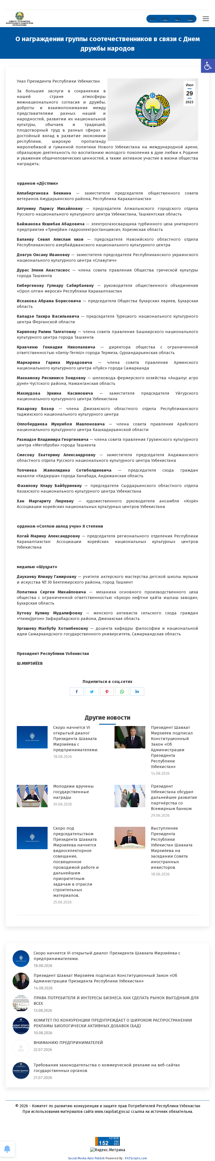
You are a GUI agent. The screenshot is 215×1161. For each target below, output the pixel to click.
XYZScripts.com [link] (136, 1158)
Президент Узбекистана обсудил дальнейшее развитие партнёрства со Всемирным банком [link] (174, 797)
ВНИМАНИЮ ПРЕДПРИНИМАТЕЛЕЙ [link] (68, 1042)
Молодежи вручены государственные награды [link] (73, 792)
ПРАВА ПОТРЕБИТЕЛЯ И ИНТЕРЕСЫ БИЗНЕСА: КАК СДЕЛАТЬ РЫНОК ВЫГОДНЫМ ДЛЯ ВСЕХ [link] (116, 1000)
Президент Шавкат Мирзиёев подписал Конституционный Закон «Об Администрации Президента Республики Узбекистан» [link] (172, 747)
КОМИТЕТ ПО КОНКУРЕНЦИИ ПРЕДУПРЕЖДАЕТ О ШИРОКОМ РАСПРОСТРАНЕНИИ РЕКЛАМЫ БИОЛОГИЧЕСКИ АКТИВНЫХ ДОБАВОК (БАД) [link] (113, 1023)
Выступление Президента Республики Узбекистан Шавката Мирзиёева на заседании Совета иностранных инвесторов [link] (172, 848)
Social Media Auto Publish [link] (86, 1158)
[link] (208, 66)
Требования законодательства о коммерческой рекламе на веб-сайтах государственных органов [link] (107, 1067)
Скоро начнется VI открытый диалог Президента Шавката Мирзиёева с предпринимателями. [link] (75, 738)
